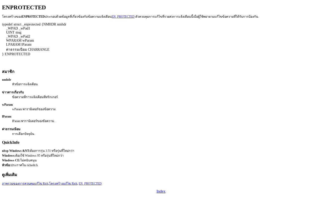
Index (161, 191)
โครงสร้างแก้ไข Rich (63, 183)
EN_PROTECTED (123, 16)
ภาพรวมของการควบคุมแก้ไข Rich (25, 183)
